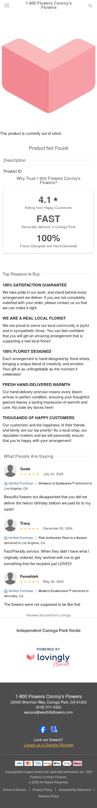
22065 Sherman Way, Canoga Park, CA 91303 (49, 702)
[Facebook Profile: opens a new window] (43, 729)
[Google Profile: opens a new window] (54, 729)
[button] (86, 796)
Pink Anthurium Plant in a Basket (63, 537)
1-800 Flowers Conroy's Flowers (49, 5)
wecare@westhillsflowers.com (48, 712)
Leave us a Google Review (48, 745)
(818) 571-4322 (48, 706)
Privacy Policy (42, 789)
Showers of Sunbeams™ (57, 483)
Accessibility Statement (75, 789)
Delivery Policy (48, 796)
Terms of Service (14, 789)
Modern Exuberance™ (55, 590)
